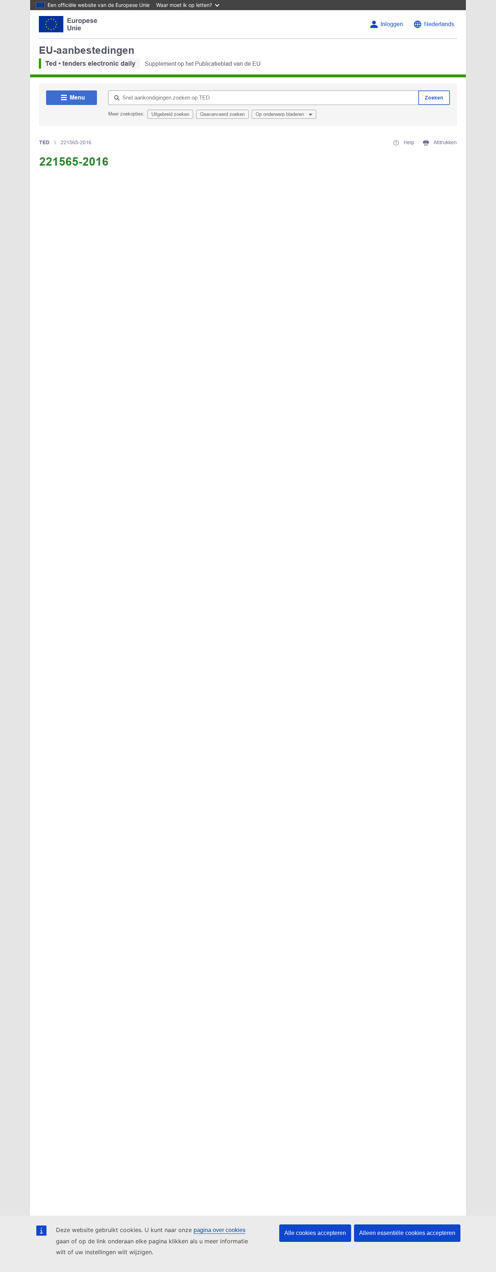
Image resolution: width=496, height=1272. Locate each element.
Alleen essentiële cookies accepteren (407, 1233)
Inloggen (392, 24)
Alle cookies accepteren (315, 1233)
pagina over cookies (219, 1230)
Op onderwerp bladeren (280, 114)
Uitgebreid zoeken (170, 114)
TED (44, 142)
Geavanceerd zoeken (222, 114)
